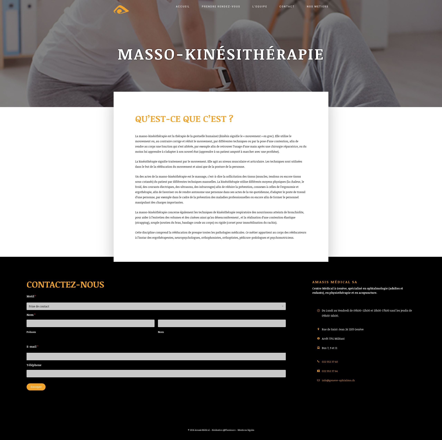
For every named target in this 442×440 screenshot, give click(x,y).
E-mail (32, 346)
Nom (161, 332)
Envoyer (36, 387)
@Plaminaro (229, 430)
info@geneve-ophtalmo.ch (338, 380)
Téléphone (34, 365)
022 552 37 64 (330, 371)
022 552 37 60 (330, 361)
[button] (435, 2)
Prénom (31, 332)
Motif (31, 296)
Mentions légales (246, 430)
